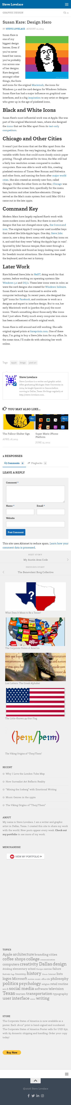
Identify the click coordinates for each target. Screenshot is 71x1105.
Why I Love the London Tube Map (25, 773)
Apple (14, 362)
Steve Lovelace (12, 4)
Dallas (45, 964)
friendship (20, 974)
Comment (12, 482)
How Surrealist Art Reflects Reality (25, 781)
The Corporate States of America (22, 648)
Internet (52, 974)
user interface (16, 998)
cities (53, 954)
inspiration (34, 97)
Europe (39, 969)
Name (10, 505)
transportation (39, 993)
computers (11, 964)
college (33, 958)
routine (63, 984)
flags (12, 974)
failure (57, 968)
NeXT (37, 274)
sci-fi (5, 989)
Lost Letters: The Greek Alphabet (22, 683)
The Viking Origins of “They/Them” (23, 753)
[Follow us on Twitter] (33, 1095)
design (23, 362)
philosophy (59, 978)
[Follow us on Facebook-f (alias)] (28, 1095)
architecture (23, 954)
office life (45, 979)
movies (31, 979)
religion (46, 984)
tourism (21, 994)
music (38, 979)
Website (10, 518)
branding (41, 954)
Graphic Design (13, 12)
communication (47, 959)
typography (60, 994)
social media (21, 988)
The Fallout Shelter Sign (16, 433)
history (34, 973)
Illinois (45, 974)
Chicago (57, 183)
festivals (6, 974)
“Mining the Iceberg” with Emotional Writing (31, 789)
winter (32, 999)
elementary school (24, 968)
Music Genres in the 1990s (21, 797)
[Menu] (66, 4)
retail (53, 984)
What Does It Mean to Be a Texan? (23, 612)
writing (42, 998)
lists (60, 974)
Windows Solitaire (55, 286)
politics (10, 983)
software (41, 989)
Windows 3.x (10, 282)
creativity (29, 964)
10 (66, 418)
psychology (30, 983)
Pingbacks (38, 463)
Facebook (24, 299)
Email (41, 505)
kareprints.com (39, 331)
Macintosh (38, 85)
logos (7, 978)
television (56, 988)
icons (10, 126)
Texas (9, 993)
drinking (7, 968)
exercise (48, 969)
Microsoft (19, 978)
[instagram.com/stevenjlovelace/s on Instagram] (42, 1095)
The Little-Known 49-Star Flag (21, 718)
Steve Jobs (57, 233)
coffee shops (14, 958)
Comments (15, 463)
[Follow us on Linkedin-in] (37, 1095)
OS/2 (26, 282)
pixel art (32, 362)
